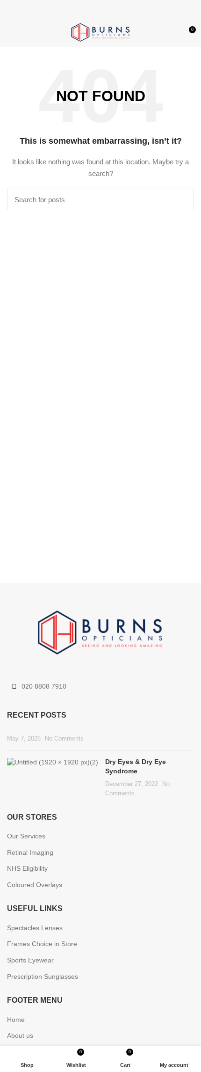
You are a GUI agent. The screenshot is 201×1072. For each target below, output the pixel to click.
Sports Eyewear (30, 960)
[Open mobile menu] (11, 33)
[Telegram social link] (122, 9)
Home (16, 1019)
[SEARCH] (181, 199)
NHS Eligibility (27, 868)
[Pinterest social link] (100, 9)
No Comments (64, 738)
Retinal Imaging (30, 852)
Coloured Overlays (34, 884)
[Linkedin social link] (111, 9)
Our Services (26, 836)
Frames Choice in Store (42, 943)
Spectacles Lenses (35, 928)
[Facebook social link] (79, 9)
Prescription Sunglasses (42, 976)
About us (20, 1035)
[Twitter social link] (90, 9)
